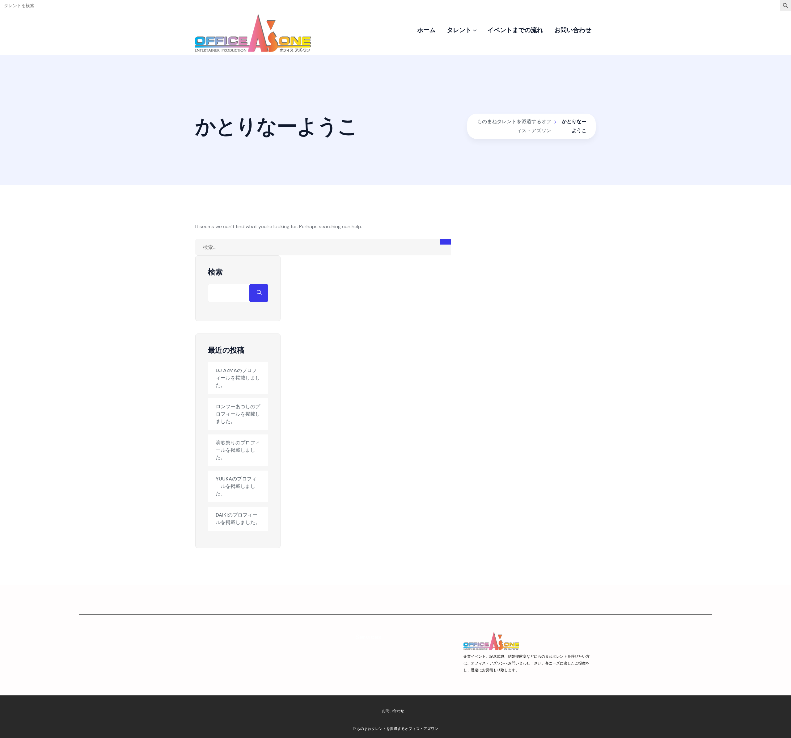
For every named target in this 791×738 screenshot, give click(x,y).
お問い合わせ (572, 30)
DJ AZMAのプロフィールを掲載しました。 (238, 377)
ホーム (426, 30)
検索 (215, 272)
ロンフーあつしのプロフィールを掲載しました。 (238, 414)
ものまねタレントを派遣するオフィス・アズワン (397, 728)
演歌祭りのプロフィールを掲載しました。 (238, 450)
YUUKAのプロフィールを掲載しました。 (236, 486)
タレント (459, 30)
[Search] (445, 242)
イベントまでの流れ (515, 30)
